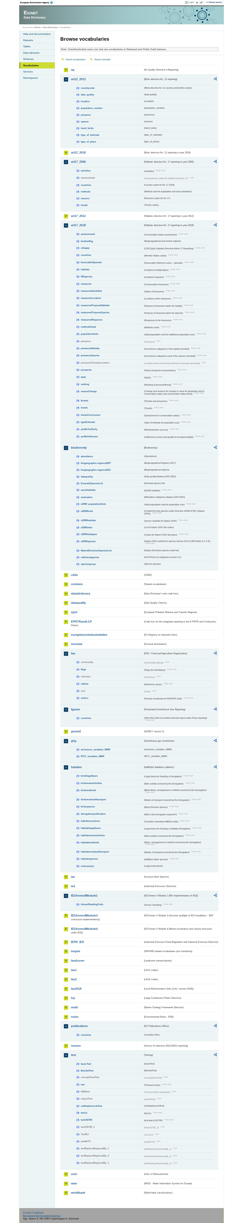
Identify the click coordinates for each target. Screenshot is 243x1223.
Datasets (28, 40)
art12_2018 (78, 152)
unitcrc (84, 698)
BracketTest (87, 1070)
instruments (87, 866)
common (77, 584)
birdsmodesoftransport (93, 799)
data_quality (87, 94)
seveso (76, 1045)
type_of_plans (88, 141)
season (85, 121)
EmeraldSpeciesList (92, 483)
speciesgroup (88, 564)
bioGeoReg (87, 241)
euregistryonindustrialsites (89, 634)
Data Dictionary (50, 27)
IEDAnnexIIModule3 (84, 915)
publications (79, 1026)
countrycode (87, 88)
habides (76, 767)
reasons (85, 198)
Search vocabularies (76, 59)
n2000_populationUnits (93, 504)
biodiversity (79, 447)
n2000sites (86, 527)
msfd (74, 1007)
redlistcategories (90, 557)
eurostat (76, 644)
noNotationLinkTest (91, 1106)
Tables (26, 46)
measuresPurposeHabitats (95, 305)
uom (74, 1174)
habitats (85, 269)
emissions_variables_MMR (95, 749)
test (73, 1055)
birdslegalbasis (89, 776)
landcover (77, 960)
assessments (88, 234)
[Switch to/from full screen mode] (202, 2)
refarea (84, 683)
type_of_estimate (90, 135)
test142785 (86, 1120)
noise (74, 1016)
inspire (75, 951)
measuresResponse (91, 319)
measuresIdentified (91, 291)
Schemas (28, 59)
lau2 (74, 979)
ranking (85, 384)
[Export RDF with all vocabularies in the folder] (215, 79)
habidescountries (90, 821)
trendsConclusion (90, 415)
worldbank (78, 1192)
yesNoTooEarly (89, 429)
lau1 (74, 970)
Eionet (37, 27)
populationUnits (89, 334)
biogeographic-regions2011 (96, 470)
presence (86, 115)
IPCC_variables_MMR (92, 756)
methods (85, 191)
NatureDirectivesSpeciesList (96, 550)
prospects (86, 370)
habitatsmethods (90, 842)
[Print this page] (198, 2)
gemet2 (76, 731)
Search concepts (102, 59)
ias (73, 876)
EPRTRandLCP (81, 621)
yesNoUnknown (89, 436)
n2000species (88, 541)
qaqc (83, 377)
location (85, 101)
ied (73, 886)
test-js (84, 1112)
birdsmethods (88, 790)
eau (83, 1084)
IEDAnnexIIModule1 (84, 895)
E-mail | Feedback (33, 1212)
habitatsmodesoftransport (95, 851)
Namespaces (30, 77)
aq (72, 69)
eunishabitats (88, 490)
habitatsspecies (89, 859)
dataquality (87, 476)
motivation (87, 497)
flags (83, 669)
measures (86, 284)
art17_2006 (78, 161)
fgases (75, 709)
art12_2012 (78, 79)
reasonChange (89, 391)
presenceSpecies (90, 355)
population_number (91, 108)
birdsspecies (88, 806)
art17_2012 (78, 215)
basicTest (86, 1064)
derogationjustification (93, 814)
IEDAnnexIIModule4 (84, 928)
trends (84, 205)
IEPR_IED (77, 942)
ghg (73, 740)
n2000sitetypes (89, 534)
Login (191, 2)
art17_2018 (78, 225)
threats (84, 400)
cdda (74, 574)
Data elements (31, 52)
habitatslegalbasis (91, 828)
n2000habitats (88, 520)
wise (74, 1183)
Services (28, 71)
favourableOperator (91, 262)
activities (86, 170)
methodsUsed (88, 327)
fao (73, 653)
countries (86, 185)
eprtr (74, 612)
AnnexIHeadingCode (92, 904)
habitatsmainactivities (93, 835)
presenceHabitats (90, 348)
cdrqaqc (85, 248)
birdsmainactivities (91, 783)
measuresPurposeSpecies (95, 312)
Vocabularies (31, 65)
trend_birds (87, 128)
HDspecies (86, 276)
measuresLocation (91, 298)
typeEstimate (88, 422)
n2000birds (87, 511)
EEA (37, 2)
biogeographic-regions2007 (96, 463)
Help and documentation (37, 34)
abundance (87, 456)
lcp (73, 997)
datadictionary (80, 593)
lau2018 (76, 988)
